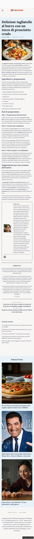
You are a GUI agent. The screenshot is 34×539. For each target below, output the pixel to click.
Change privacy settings (28, 537)
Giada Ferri (6, 37)
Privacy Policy (12, 512)
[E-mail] (5, 257)
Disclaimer (22, 512)
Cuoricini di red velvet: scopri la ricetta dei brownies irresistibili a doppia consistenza (17, 305)
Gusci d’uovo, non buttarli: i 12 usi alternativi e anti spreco (16, 334)
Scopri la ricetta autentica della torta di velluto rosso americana (17, 311)
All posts (17, 296)
